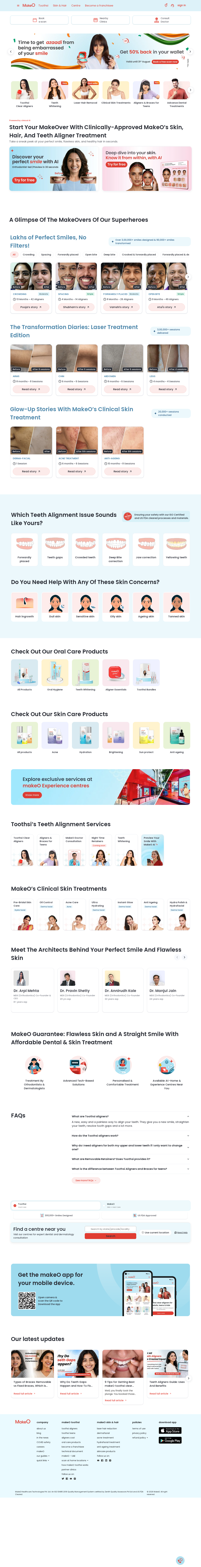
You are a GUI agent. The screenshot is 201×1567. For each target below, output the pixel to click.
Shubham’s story (74, 307)
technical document (72, 1451)
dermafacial (103, 1433)
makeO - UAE (68, 1455)
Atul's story (164, 307)
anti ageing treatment (108, 1446)
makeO (40, 1451)
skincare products (106, 1451)
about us (41, 1428)
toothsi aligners (69, 1428)
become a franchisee (73, 1446)
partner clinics (69, 1469)
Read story (29, 389)
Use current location (157, 1232)
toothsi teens (68, 1433)
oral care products (71, 1442)
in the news (42, 1437)
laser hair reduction (107, 1428)
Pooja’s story (29, 307)
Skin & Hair (60, 5)
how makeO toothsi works (75, 1465)
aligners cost (68, 1437)
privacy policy (139, 1433)
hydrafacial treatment (108, 1442)
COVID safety (43, 1442)
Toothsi (43, 5)
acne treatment (105, 1437)
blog (39, 1433)
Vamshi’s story (119, 307)
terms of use (139, 1428)
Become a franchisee (99, 5)
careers (40, 1446)
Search (110, 1236)
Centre (75, 5)
